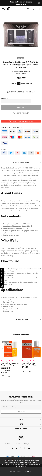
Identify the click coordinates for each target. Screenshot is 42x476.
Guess (24, 73)
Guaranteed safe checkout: (11, 128)
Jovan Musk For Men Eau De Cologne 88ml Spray (10, 364)
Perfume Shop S (9, 8)
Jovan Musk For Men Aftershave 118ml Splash (29, 364)
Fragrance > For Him (7, 361)
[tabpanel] (10, 361)
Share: (3, 149)
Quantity (4, 98)
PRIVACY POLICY (15, 471)
